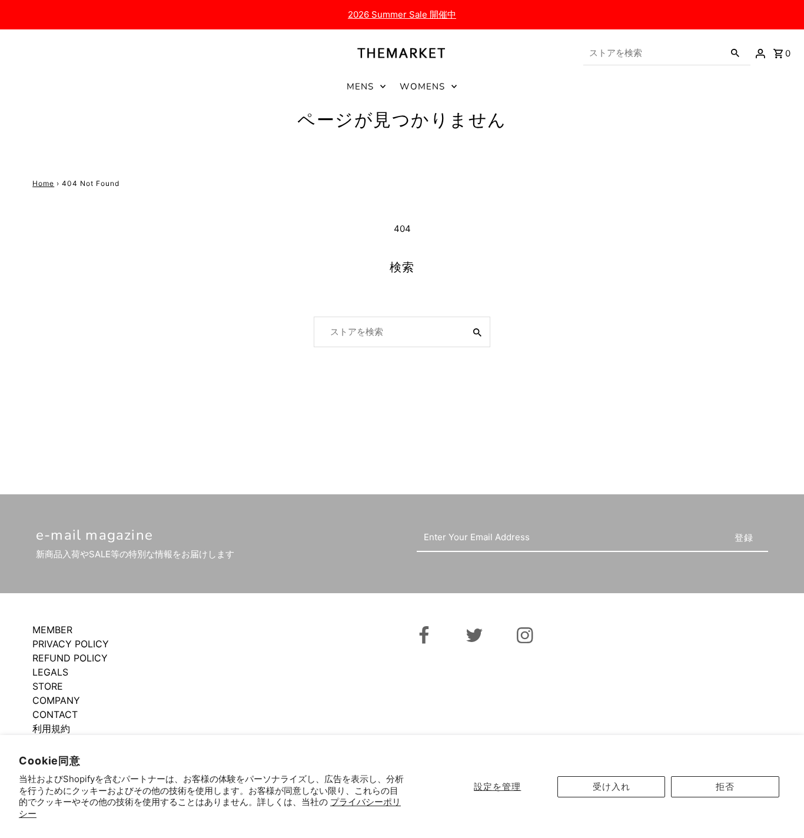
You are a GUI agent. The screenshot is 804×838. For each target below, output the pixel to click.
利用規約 (51, 728)
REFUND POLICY (70, 658)
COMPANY (56, 700)
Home (43, 183)
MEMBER (52, 630)
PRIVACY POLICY (70, 644)
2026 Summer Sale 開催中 (402, 14)
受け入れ (611, 786)
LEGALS (50, 672)
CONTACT (55, 714)
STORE (47, 686)
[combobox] (652, 53)
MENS (360, 86)
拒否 (725, 786)
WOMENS (422, 86)
